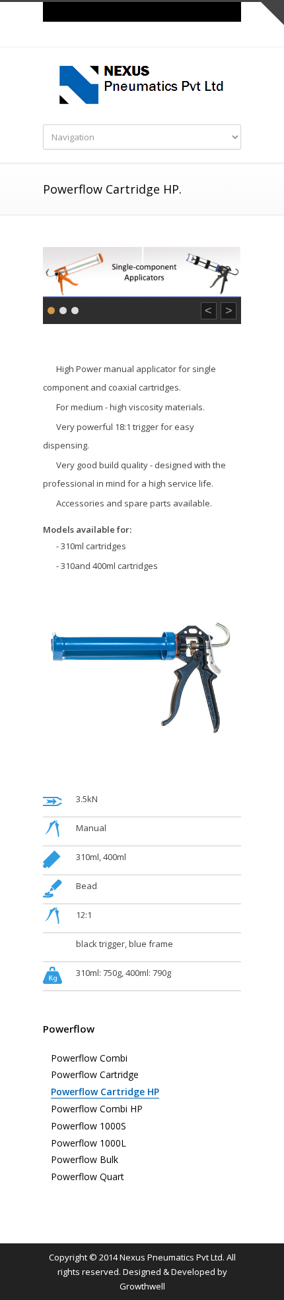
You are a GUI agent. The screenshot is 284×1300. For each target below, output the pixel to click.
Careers (142, 11)
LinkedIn (155, 35)
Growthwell (142, 1286)
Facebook (129, 35)
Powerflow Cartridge (95, 1074)
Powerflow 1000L (88, 1143)
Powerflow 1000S (88, 1126)
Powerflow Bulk (84, 1159)
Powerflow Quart (87, 1176)
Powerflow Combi (89, 1058)
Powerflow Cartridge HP (105, 1091)
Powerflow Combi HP (97, 1108)
